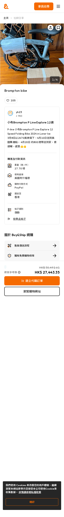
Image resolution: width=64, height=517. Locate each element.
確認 (32, 502)
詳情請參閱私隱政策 (30, 492)
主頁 (6, 18)
